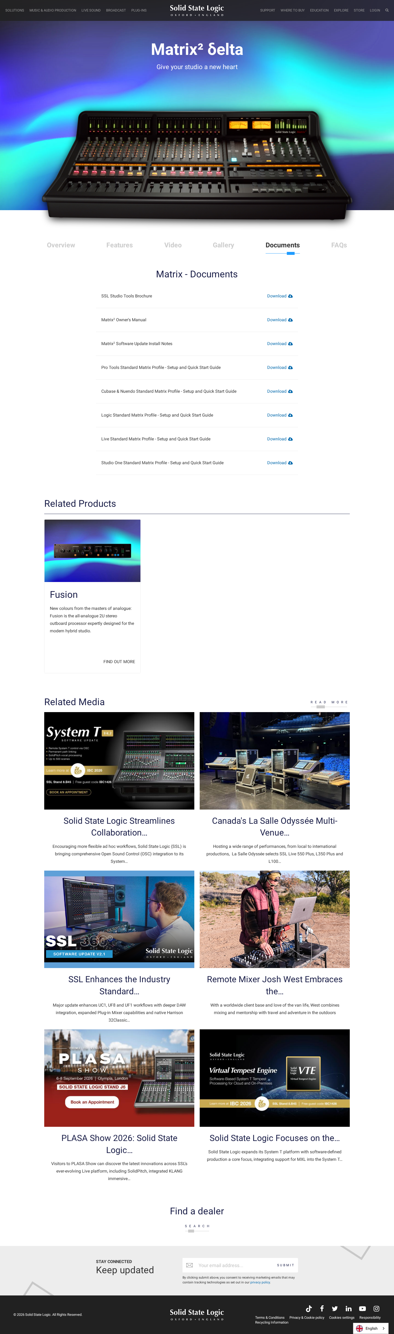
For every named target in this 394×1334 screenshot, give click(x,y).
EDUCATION (319, 10)
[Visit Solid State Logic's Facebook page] (322, 1309)
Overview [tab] (61, 245)
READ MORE (330, 702)
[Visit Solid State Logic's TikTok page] (309, 1309)
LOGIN (375, 10)
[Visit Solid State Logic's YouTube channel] (362, 1309)
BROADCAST (116, 10)
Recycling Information (271, 1322)
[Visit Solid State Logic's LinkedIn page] (348, 1309)
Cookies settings (342, 1318)
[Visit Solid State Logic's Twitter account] (334, 1309)
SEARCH (198, 1226)
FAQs (339, 245)
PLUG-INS (139, 10)
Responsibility (370, 1318)
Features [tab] (119, 245)
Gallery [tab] (223, 245)
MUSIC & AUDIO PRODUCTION (52, 10)
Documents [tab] (283, 245)
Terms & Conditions (270, 1318)
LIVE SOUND (91, 10)
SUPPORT (267, 10)
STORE (359, 10)
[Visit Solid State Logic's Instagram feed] (376, 1309)
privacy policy (260, 1282)
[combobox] (371, 1328)
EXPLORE (341, 10)
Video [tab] (173, 245)
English (372, 1328)
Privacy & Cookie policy (306, 1318)
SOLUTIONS (14, 10)
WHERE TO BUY (293, 10)
